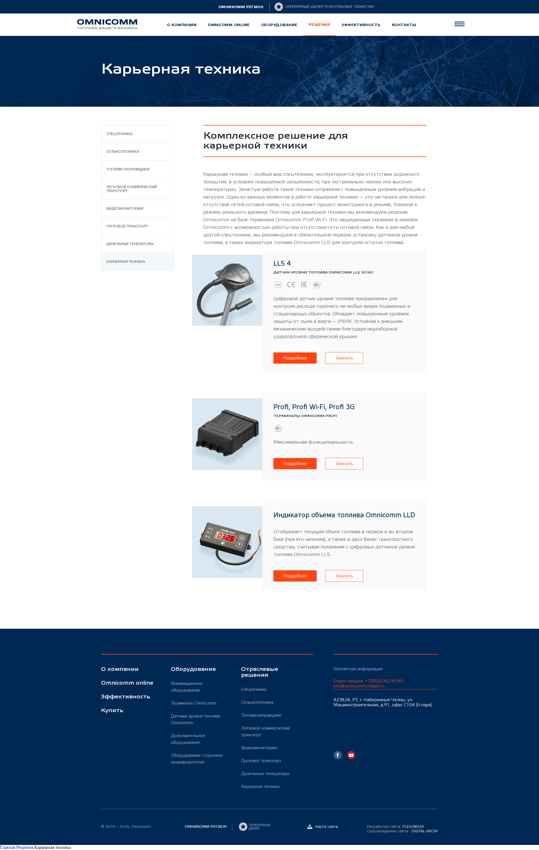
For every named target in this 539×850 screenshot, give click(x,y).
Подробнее (295, 358)
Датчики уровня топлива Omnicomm (195, 719)
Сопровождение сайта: (402, 831)
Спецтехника (119, 134)
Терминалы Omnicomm (193, 703)
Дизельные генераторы (130, 244)
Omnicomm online (229, 24)
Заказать (344, 358)
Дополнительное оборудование (188, 739)
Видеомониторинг (125, 209)
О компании (182, 24)
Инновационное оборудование (187, 687)
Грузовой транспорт (127, 226)
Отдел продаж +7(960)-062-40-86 (369, 683)
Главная (8, 847)
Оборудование (279, 24)
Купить (112, 711)
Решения (319, 24)
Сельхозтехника (122, 152)
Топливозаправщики (127, 169)
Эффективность (361, 24)
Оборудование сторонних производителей (197, 759)
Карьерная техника (125, 262)
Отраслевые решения (259, 672)
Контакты (404, 24)
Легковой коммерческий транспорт (131, 189)
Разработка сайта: (395, 826)
